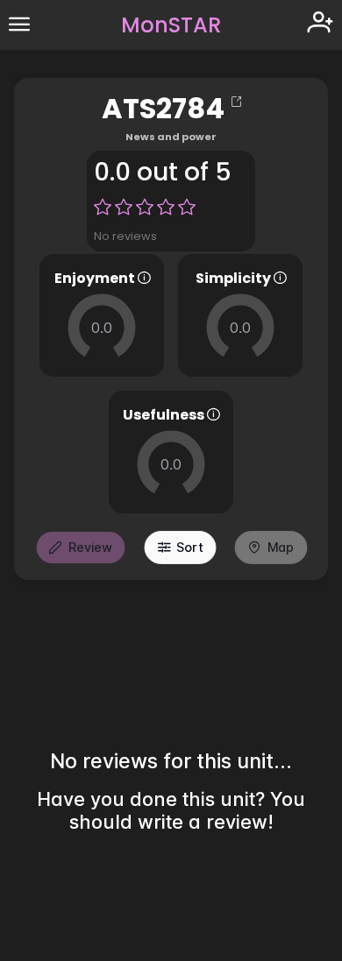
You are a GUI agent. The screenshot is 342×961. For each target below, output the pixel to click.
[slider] (102, 328)
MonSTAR (171, 25)
